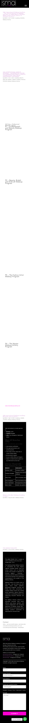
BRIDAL (10, 79)
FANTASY (23, 79)
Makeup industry (7, 19)
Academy (17, 18)
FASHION (22, 18)
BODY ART (5, 79)
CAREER (14, 79)
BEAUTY (21, 78)
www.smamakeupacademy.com (12, 405)
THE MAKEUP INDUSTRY (10, 548)
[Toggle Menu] (26, 5)
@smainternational (7, 654)
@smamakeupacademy (8, 656)
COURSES (18, 79)
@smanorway (6, 657)
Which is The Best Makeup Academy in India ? (14, 495)
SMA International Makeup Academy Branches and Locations (14, 416)
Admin (5, 18)
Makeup (9, 81)
